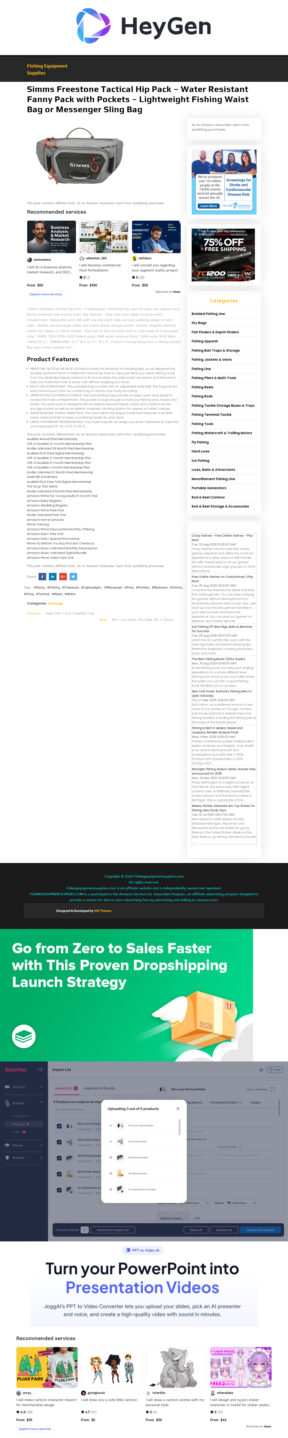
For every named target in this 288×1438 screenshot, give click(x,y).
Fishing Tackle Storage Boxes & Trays (223, 405)
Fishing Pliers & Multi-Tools (214, 378)
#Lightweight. (91, 587)
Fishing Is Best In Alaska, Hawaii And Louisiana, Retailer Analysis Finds (217, 730)
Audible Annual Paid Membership (52, 439)
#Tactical (43, 594)
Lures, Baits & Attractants (213, 469)
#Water (70, 594)
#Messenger (113, 587)
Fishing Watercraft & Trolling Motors (222, 433)
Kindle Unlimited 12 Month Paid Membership (60, 472)
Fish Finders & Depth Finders (215, 332)
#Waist (57, 594)
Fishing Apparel (205, 341)
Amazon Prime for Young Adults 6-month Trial (62, 496)
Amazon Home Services (45, 519)
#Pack (129, 587)
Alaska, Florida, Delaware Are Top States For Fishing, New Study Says (223, 808)
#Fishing (53, 587)
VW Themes (102, 911)
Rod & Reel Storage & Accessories (220, 506)
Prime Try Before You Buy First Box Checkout (60, 543)
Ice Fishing (200, 460)
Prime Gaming (38, 524)
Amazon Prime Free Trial (45, 510)
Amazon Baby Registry (44, 500)
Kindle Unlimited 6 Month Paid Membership (59, 491)
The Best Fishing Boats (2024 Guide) (218, 659)
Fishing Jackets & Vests (212, 359)
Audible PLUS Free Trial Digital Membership (59, 481)
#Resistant (160, 587)
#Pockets (142, 587)
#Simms (176, 587)
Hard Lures (201, 451)
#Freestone (70, 587)
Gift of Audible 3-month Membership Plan (59, 458)
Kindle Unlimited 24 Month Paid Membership (60, 448)
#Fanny (39, 587)
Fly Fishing (200, 442)
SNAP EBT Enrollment (42, 477)
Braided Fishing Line (208, 314)
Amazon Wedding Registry (47, 505)
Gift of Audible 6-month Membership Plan (59, 462)
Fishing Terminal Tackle (211, 414)
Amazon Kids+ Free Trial (45, 534)
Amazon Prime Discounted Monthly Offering (60, 529)
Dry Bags (55, 603)
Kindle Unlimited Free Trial (46, 515)
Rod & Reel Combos (208, 497)
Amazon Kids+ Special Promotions (53, 538)
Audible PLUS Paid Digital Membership (56, 453)
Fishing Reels (202, 387)
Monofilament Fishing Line (213, 479)
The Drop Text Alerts (42, 486)
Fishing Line (201, 369)
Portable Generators (209, 488)
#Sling (29, 594)
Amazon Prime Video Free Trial (50, 557)
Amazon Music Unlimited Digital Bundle (57, 553)
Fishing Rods (202, 396)
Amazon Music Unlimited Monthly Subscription (62, 548)
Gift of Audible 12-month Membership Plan (59, 444)
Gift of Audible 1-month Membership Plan (58, 467)
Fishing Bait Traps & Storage (216, 350)
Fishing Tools (202, 424)
